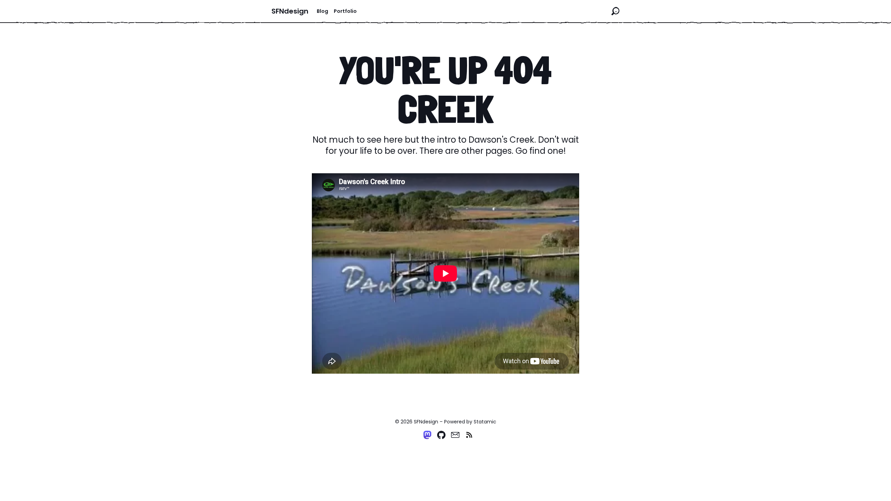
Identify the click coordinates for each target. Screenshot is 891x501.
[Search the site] (615, 11)
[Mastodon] (427, 435)
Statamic (485, 421)
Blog (322, 11)
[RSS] (469, 435)
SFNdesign (289, 11)
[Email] (455, 435)
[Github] (441, 435)
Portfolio (345, 11)
